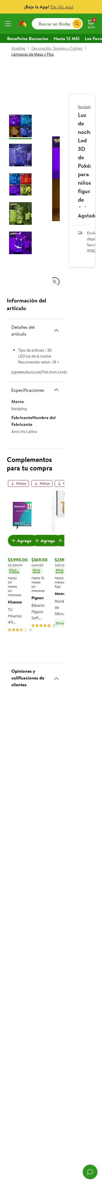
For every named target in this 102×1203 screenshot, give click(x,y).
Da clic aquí (61, 7)
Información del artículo (26, 304)
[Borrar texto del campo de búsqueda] (68, 23)
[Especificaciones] (56, 389)
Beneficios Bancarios (27, 38)
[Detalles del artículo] (56, 330)
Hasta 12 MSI (67, 38)
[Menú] (9, 23)
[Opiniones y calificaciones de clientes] (56, 676)
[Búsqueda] (77, 23)
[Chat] (90, 1172)
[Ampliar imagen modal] (55, 281)
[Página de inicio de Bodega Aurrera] (22, 23)
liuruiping (86, 107)
